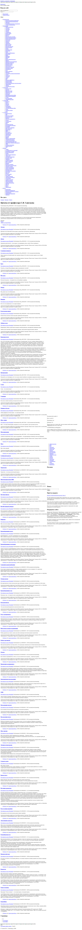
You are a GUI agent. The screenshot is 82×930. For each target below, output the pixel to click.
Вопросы (7, 117)
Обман (2, 287)
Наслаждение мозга (6, 717)
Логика (3, 227)
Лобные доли (4, 323)
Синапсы (7, 76)
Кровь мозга (4, 775)
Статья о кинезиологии (10, 24)
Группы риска (8, 121)
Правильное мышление (10, 193)
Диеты (2, 239)
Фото (6, 111)
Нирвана (7, 163)
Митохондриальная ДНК (7, 479)
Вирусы (7, 35)
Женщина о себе (8, 91)
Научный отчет (8, 133)
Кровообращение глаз (6, 590)
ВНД (50, 445)
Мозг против (4, 731)
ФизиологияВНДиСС (9, 80)
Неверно (3, 299)
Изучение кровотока (6, 788)
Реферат (7, 137)
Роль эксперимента (6, 614)
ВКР (6, 114)
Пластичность (8, 65)
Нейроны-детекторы (9, 62)
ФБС (6, 78)
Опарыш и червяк (9, 166)
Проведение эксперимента (7, 664)
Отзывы (7, 104)
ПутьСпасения (8, 174)
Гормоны (7, 42)
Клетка (6, 48)
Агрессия (7, 28)
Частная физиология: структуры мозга (13, 83)
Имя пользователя (4, 10)
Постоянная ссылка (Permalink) (7, 229)
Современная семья (9, 99)
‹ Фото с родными (4, 222)
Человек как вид (8, 146)
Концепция (7, 50)
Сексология (5, 87)
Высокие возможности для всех (11, 191)
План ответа (8, 135)
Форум (6, 102)
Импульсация (8, 45)
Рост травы (7, 175)
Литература (7, 93)
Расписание (7, 106)
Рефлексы (7, 72)
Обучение (7, 22)
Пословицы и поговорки (10, 170)
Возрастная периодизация (10, 37)
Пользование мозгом (6, 705)
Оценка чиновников (9, 168)
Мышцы (7, 60)
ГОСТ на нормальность (10, 119)
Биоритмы (7, 34)
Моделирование (5, 432)
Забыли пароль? (6, 15)
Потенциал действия (9, 67)
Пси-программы (8, 98)
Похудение (7, 172)
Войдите (5, 224)
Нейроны (3, 519)
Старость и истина (9, 179)
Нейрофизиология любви (10, 95)
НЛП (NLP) (7, 132)
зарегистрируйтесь (12, 224)
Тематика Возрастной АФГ (11, 141)
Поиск (48, 489)
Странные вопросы (6, 250)
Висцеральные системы (10, 36)
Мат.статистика (8, 128)
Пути (6, 70)
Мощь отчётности (9, 161)
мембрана (51, 453)
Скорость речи (4, 761)
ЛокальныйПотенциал (10, 53)
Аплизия (7, 30)
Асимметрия (8, 32)
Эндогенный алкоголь (6, 820)
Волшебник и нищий (9, 151)
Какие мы (3, 869)
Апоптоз (7, 31)
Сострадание (8, 178)
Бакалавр (7, 103)
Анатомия (7, 29)
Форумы (6, 199)
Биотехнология (8, 113)
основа (50, 455)
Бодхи (4, 188)
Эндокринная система (10, 86)
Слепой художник (9, 176)
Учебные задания (9, 110)
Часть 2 (6, 186)
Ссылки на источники (10, 140)
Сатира (6, 149)
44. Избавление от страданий (11, 150)
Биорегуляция (8, 33)
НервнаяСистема (8, 63)
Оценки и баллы (5, 408)
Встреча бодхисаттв (9, 152)
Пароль (2, 11)
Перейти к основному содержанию (7, 1)
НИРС (6, 130)
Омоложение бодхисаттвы (10, 165)
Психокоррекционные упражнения (12, 23)
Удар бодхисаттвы (9, 181)
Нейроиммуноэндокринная (11, 61)
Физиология (5, 25)
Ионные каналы (8, 47)
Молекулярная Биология (10, 59)
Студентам (5, 112)
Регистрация (5, 13)
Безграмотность (5, 602)
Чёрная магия (8, 187)
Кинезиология (6, 19)
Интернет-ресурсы (9, 46)
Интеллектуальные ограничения (9, 628)
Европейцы (4, 901)
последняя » (5, 921)
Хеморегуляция (8, 82)
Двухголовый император (10, 154)
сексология (51, 459)
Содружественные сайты (10, 108)
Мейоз (6, 55)
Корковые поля (5, 337)
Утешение (3, 396)
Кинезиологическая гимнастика (12, 20)
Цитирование (4, 372)
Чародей (7, 183)
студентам (51, 463)
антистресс (51, 447)
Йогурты (3, 275)
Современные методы (9, 139)
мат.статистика (52, 452)
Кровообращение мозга (7, 531)
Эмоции (7, 85)
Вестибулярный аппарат (7, 506)
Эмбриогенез (8, 84)
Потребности (8, 69)
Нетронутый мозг (5, 854)
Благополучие (8, 88)
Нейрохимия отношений (10, 96)
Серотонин (7, 75)
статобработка (52, 461)
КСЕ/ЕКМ (7, 126)
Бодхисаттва (8, 189)
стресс (50, 462)
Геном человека (5, 887)
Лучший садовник (9, 160)
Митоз (6, 58)
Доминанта (7, 43)
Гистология (7, 40)
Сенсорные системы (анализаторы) (12, 73)
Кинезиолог (2, 4)
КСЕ (50, 446)
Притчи (4, 148)
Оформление (8, 134)
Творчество (4, 467)
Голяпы (7, 153)
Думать (3, 652)
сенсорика (51, 460)
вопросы (51, 450)
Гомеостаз (7, 41)
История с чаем (8, 157)
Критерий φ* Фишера (9, 127)
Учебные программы (9, 144)
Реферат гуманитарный (10, 138)
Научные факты (5, 494)
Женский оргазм (8, 90)
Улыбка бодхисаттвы (9, 182)
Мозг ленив (4, 420)
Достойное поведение (9, 156)
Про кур (7, 173)
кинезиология (52, 451)
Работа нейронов (8, 71)
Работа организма (5, 640)
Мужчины (7, 94)
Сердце (6, 74)
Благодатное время (6, 311)
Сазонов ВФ (5, 100)
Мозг (2, 444)
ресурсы (51, 458)
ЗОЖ (2, 692)
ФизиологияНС (8, 81)
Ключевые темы (8, 49)
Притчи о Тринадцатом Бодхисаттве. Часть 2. (56, 495)
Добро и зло (7, 155)
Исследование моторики (10, 125)
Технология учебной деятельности (12, 142)
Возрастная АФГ (8, 116)
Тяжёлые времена (9, 180)
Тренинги (7, 194)
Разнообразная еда (6, 834)
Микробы (7, 57)
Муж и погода (8, 162)
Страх (2, 384)
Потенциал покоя (9, 68)
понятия (51, 457)
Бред (2, 263)
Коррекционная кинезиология (11, 21)
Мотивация (7, 129)
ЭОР (6, 147)
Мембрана (7, 56)
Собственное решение (10, 177)
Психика (7, 136)
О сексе (7, 97)
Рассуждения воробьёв (6, 808)
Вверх (9, 222)
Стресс (6, 77)
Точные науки (4, 578)
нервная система (52, 454)
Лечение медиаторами (6, 745)
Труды (6, 109)
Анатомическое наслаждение (8, 679)
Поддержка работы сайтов (6, 926)
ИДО (6, 123)
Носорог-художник (9, 164)
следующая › (5, 920)
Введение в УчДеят (9, 115)
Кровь (6, 51)
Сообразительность (6, 455)
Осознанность (8, 192)
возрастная (51, 449)
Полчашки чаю (8, 169)
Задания (7, 122)
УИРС (6, 143)
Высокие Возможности (10, 190)
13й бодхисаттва (52, 444)
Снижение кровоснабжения (8, 564)
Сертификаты (8, 107)
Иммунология (8, 44)
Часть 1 (6, 185)
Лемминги (7, 159)
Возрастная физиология (10, 38)
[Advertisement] (56, 476)
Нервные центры (8, 64)
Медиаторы (7, 54)
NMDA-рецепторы (9, 27)
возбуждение (52, 448)
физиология (51, 464)
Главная (2, 199)
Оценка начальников (9, 167)
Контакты (7, 101)
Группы (7, 120)
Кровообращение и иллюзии (8, 544)
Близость (7, 89)
